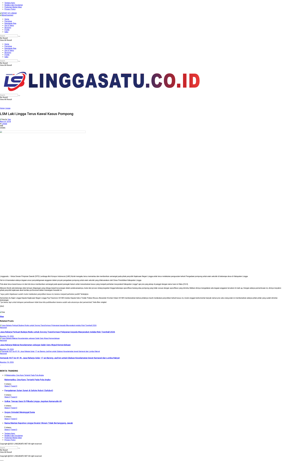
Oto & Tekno (9, 25)
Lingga (7, 108)
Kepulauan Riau (10, 23)
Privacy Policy (10, 9)
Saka (6, 32)
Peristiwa (8, 21)
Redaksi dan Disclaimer (13, 5)
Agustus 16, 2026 (7, 362)
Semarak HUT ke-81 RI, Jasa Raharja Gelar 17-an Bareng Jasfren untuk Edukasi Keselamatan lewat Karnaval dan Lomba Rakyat (60, 358)
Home (6, 19)
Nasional (3, 327)
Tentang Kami (9, 3)
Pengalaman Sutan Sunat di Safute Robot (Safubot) (28, 390)
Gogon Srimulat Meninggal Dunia (19, 412)
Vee (9, 119)
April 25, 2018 (5, 121)
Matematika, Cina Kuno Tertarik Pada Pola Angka (27, 379)
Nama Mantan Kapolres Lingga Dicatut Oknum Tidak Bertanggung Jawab (38, 423)
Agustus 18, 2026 (7, 349)
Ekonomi (7, 28)
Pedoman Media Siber (13, 7)
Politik (6, 30)
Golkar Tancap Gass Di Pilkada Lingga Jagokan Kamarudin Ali (33, 401)
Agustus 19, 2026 (7, 336)
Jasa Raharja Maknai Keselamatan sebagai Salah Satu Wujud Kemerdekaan (35, 345)
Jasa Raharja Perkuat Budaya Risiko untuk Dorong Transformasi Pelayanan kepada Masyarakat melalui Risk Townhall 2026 (57, 332)
